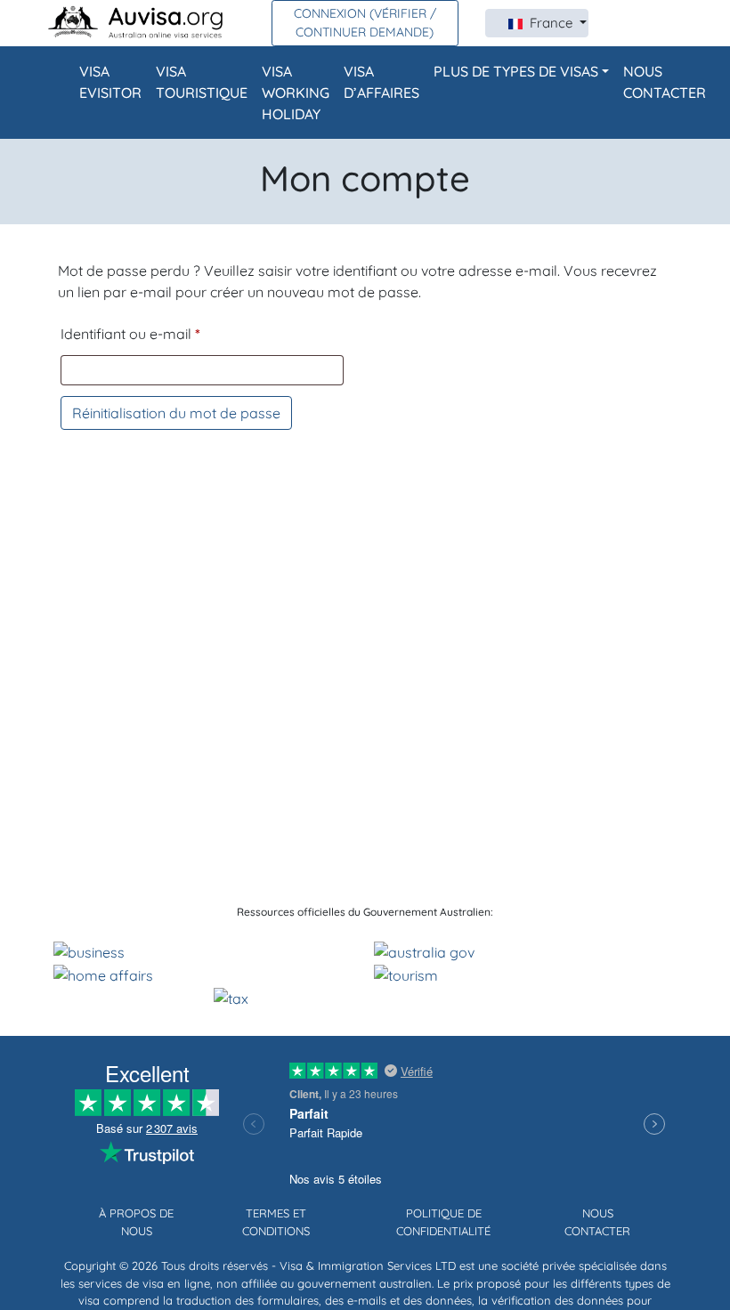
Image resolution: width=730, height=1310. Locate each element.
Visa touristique (201, 81)
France (553, 22)
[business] (89, 950)
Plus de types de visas (516, 71)
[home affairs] (103, 973)
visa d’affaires (381, 81)
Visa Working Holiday (295, 92)
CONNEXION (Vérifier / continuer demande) (365, 22)
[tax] (231, 997)
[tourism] (406, 973)
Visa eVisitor (110, 81)
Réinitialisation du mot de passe (176, 413)
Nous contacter (664, 81)
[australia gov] (424, 950)
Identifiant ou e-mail (130, 333)
